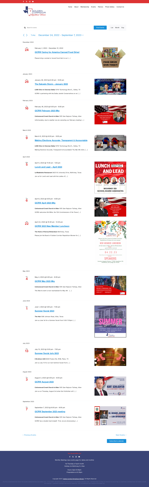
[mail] (79, 456)
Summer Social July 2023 (47, 353)
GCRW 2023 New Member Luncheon (52, 226)
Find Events (100, 27)
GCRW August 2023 (44, 381)
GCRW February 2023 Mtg (47, 110)
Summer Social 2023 (44, 310)
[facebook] (70, 456)
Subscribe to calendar (116, 441)
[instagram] (76, 456)
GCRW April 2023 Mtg (45, 202)
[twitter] (73, 456)
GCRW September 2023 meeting (50, 411)
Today (33, 35)
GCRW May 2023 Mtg (45, 281)
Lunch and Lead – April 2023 (48, 166)
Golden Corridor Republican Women (73, 478)
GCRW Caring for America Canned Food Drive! (57, 52)
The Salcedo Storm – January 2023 (51, 83)
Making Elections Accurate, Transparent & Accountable (61, 140)
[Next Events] (27, 35)
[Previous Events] (24, 35)
